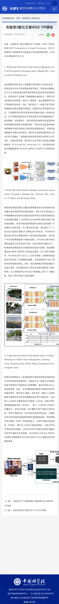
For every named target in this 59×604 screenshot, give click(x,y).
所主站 (41, 3)
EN (48, 3)
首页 (18, 18)
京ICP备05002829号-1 (17, 593)
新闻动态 (26, 18)
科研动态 (36, 18)
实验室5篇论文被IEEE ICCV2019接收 (29, 510)
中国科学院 (30, 3)
